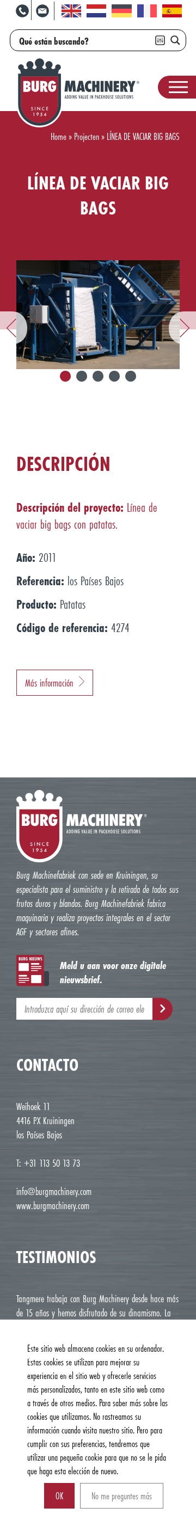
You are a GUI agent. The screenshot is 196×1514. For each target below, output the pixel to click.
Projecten (86, 136)
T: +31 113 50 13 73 (48, 1163)
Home (58, 136)
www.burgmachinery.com (52, 1205)
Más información (49, 683)
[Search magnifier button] (175, 40)
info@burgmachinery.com (53, 1191)
